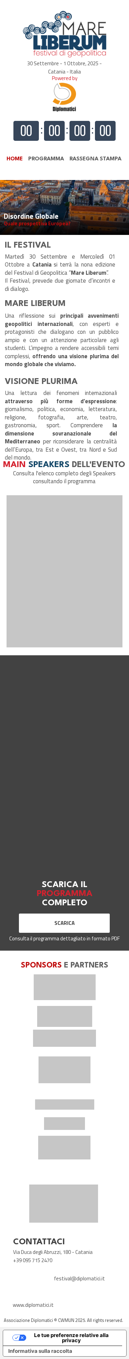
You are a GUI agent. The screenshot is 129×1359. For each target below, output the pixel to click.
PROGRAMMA (46, 159)
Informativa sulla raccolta (40, 1351)
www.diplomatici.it (33, 1305)
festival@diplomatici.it (79, 1278)
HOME (15, 159)
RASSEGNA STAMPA (95, 159)
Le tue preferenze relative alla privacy (71, 1338)
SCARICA (64, 923)
